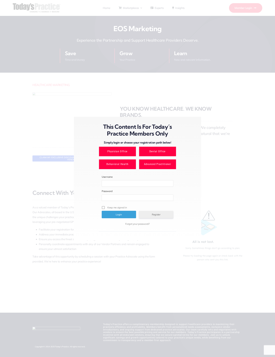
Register (156, 214)
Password (107, 191)
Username (107, 176)
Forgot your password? (137, 223)
